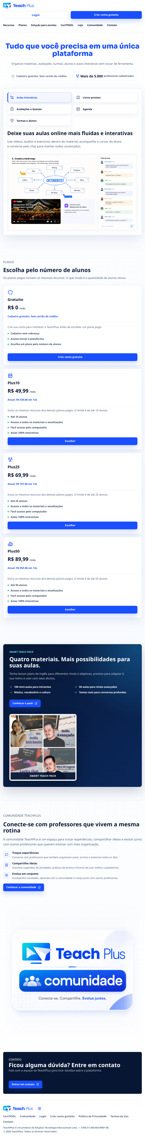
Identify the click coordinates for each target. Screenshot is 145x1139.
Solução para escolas (43, 25)
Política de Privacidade (92, 1116)
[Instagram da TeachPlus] (39, 1108)
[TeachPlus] (18, 5)
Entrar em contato (23, 1084)
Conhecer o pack (23, 703)
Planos (23, 25)
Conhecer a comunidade (21, 887)
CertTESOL (67, 25)
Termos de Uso (120, 1116)
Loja (80, 25)
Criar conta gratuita (106, 15)
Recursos (8, 25)
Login (36, 15)
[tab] (39, 97)
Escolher (70, 441)
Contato (112, 25)
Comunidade (95, 25)
